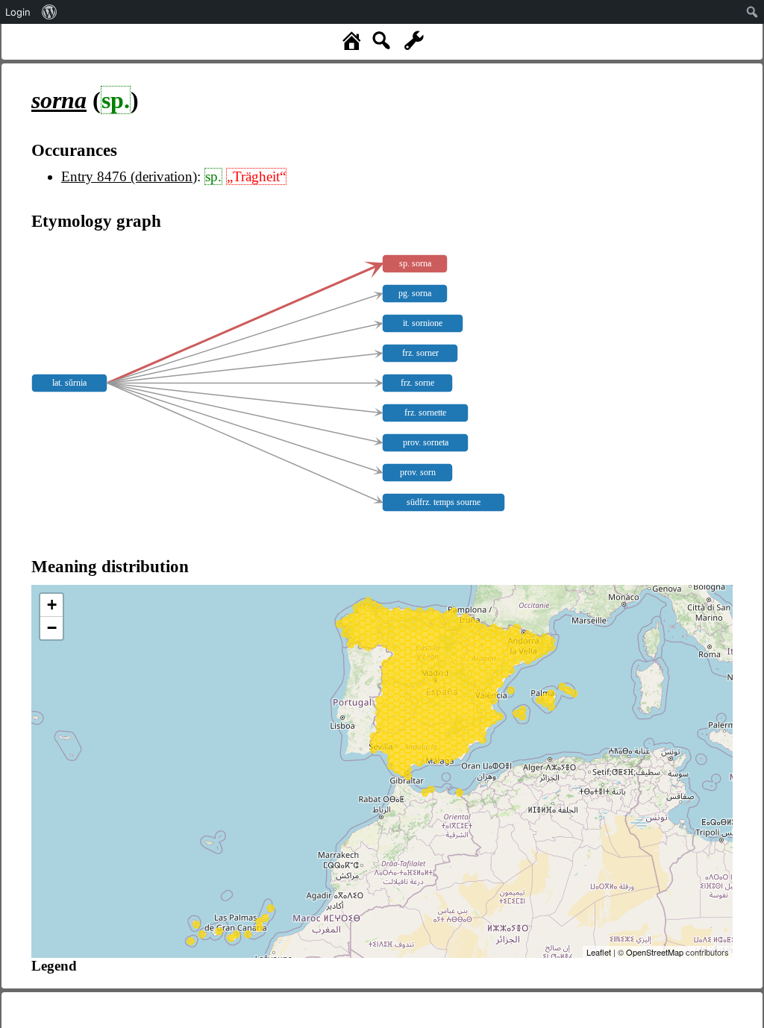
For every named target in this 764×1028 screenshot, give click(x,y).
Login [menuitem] (18, 12)
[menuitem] (50, 12)
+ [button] (52, 604)
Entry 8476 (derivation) (129, 176)
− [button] (52, 627)
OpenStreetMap (654, 952)
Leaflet (598, 952)
